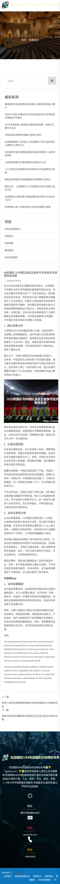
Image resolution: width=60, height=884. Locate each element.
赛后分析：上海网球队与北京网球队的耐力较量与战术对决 (30, 188)
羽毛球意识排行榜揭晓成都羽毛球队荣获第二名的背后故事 (30, 154)
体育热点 (9, 236)
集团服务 (9, 250)
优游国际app (18, 872)
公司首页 (7, 876)
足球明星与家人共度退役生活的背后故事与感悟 (28, 207)
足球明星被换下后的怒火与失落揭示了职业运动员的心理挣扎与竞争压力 (30, 143)
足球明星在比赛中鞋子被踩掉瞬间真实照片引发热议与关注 (30, 198)
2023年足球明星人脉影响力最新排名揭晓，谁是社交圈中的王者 (29, 126)
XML (55, 879)
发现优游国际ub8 (12, 229)
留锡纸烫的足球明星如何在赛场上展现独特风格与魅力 (30, 106)
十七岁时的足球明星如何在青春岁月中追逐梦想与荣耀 (30, 171)
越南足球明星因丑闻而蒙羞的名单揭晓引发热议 (28, 179)
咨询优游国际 (11, 257)
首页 (24, 39)
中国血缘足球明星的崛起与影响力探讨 (23, 134)
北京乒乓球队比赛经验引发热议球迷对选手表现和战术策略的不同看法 (30, 116)
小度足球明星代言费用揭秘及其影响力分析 (25, 162)
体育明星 (9, 243)
